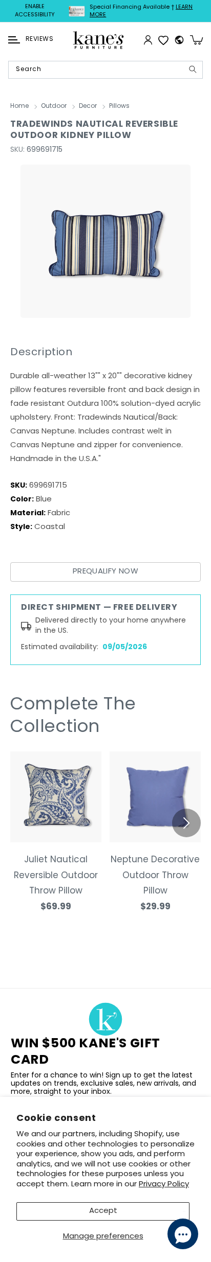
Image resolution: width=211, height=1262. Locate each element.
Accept (103, 1211)
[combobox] (105, 70)
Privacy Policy (164, 1184)
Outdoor (54, 106)
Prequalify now (105, 572)
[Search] (192, 69)
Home (19, 106)
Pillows (119, 106)
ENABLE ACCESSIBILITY (35, 11)
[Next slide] (186, 823)
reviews (39, 39)
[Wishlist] (163, 40)
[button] (14, 40)
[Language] (179, 40)
